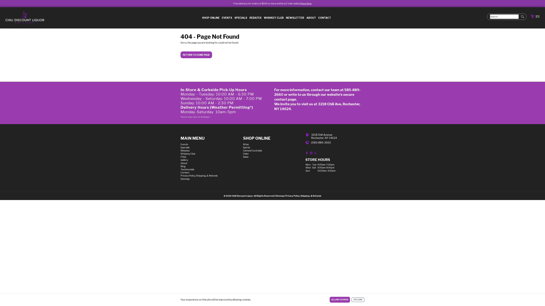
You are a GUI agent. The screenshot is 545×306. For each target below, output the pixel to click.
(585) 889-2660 (321, 142)
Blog (183, 166)
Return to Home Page (196, 55)
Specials (240, 17)
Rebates (256, 17)
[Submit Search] (522, 17)
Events (227, 17)
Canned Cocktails (252, 150)
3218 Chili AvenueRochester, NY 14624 (324, 136)
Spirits (246, 147)
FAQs (183, 157)
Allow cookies (339, 299)
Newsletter (295, 17)
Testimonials (187, 169)
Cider (246, 153)
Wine (246, 144)
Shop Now (306, 3)
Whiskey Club (274, 17)
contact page (285, 99)
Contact (324, 17)
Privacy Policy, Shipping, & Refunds (199, 175)
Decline (358, 299)
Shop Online (211, 17)
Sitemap (185, 179)
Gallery (184, 160)
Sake (246, 157)
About (311, 17)
